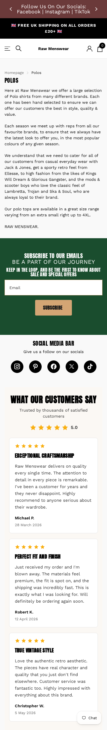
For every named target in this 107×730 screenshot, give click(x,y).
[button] (11, 9)
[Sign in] (89, 48)
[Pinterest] (35, 366)
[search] (18, 48)
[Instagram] (17, 366)
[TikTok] (90, 366)
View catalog (8, 48)
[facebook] (53, 366)
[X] (72, 366)
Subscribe (53, 307)
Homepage (14, 72)
